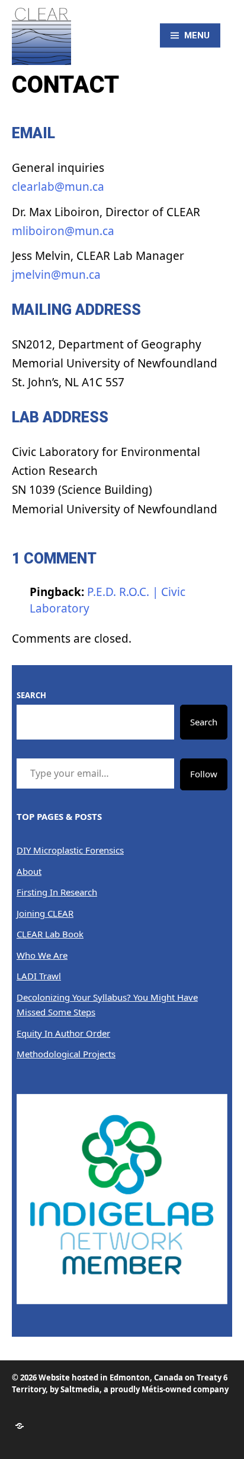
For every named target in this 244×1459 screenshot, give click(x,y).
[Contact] (19, 1425)
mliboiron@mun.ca (63, 231)
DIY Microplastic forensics (70, 850)
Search (31, 695)
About (29, 871)
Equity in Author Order (63, 1033)
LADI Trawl (39, 976)
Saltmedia (79, 1389)
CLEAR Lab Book (50, 934)
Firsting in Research (57, 892)
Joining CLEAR (45, 913)
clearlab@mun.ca (58, 186)
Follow (203, 774)
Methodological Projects (66, 1054)
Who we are (42, 955)
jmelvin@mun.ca (56, 274)
